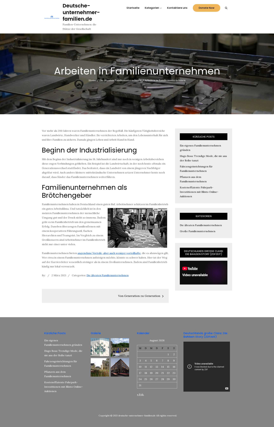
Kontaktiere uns (177, 8)
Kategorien (152, 8)
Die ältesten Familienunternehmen (108, 275)
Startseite (133, 8)
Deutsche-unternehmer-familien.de (81, 12)
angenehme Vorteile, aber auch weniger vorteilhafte (109, 253)
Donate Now (206, 8)
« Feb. (140, 394)
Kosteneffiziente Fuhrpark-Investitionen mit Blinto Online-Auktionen (199, 192)
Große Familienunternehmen (197, 231)
